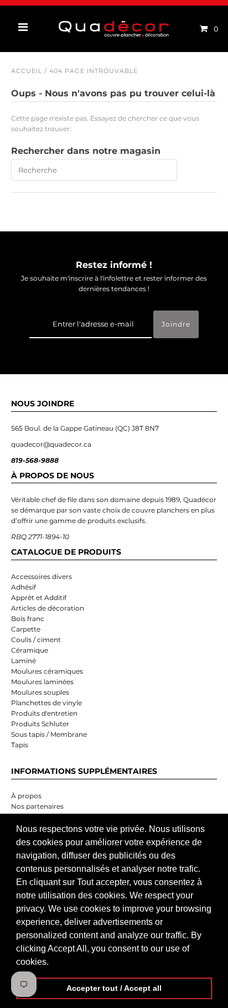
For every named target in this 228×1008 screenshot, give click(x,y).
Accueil (26, 71)
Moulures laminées (42, 682)
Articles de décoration (47, 608)
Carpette (25, 629)
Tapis (19, 745)
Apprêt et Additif (38, 597)
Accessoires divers (41, 576)
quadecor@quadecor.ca (51, 444)
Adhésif (23, 587)
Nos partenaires (37, 806)
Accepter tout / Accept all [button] (114, 988)
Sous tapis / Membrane (49, 734)
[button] (52, 962)
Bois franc (27, 618)
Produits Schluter (40, 724)
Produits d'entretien (44, 713)
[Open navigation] (23, 29)
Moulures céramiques (47, 671)
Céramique (29, 650)
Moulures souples (40, 692)
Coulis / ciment (36, 639)
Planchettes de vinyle (46, 703)
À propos (26, 796)
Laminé (23, 661)
